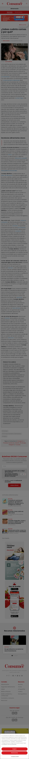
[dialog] (14, 746)
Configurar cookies (15, 756)
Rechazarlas (14, 753)
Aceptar (14, 749)
